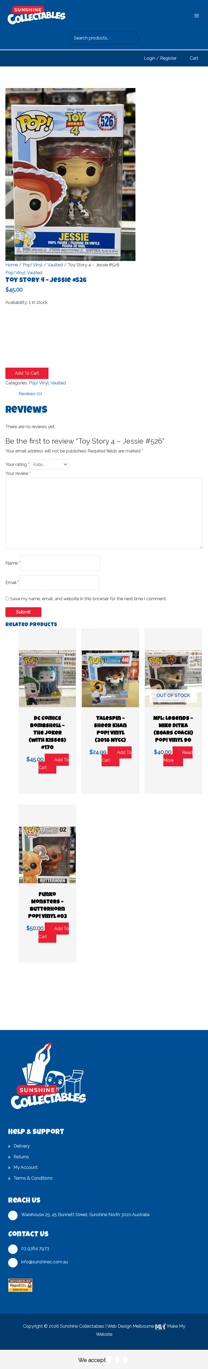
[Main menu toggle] (196, 15)
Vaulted (55, 264)
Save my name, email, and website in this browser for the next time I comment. (88, 598)
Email (12, 582)
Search (133, 38)
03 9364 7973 (35, 1248)
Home (11, 264)
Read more (178, 756)
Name (12, 563)
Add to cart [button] (53, 763)
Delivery (22, 1146)
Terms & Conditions (33, 1178)
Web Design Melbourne (130, 1326)
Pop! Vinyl (33, 264)
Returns (21, 1156)
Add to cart (27, 373)
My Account (26, 1167)
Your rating (17, 464)
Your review (18, 473)
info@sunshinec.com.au (44, 1261)
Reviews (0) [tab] (30, 393)
